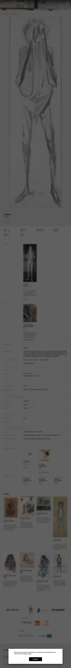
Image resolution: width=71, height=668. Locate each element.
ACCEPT (35, 659)
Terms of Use (27, 653)
